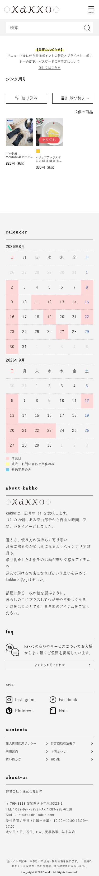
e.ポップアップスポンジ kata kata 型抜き (49, 159)
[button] (91, 9)
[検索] (87, 28)
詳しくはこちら (50, 67)
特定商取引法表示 (63, 743)
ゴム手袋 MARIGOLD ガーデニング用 (18, 155)
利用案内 (12, 751)
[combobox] (49, 27)
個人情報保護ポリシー (21, 743)
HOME (55, 759)
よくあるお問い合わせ (49, 665)
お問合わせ (58, 751)
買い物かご (13, 759)
